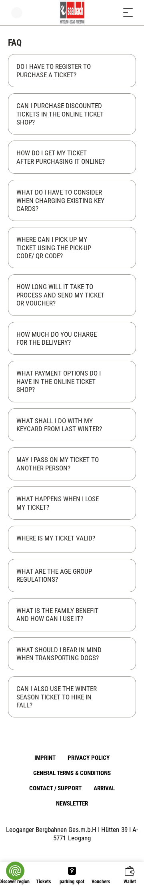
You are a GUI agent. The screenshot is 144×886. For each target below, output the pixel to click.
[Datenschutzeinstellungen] (15, 871)
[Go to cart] (112, 12)
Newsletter (72, 803)
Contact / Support (55, 788)
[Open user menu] (17, 12)
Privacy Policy (88, 757)
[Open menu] (128, 12)
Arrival (104, 788)
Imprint (45, 757)
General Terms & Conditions (71, 773)
